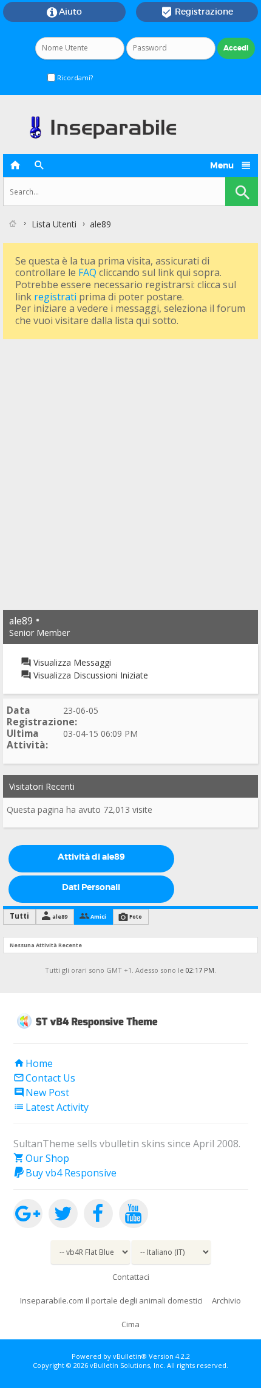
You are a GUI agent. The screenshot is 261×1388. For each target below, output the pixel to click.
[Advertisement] (130, 473)
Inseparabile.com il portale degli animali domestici (111, 1300)
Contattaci (130, 1276)
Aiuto (64, 12)
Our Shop (41, 1158)
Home (33, 1063)
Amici (98, 916)
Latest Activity (51, 1107)
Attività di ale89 (91, 856)
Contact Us (44, 1078)
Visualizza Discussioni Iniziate (89, 675)
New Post (41, 1092)
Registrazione (197, 12)
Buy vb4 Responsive (65, 1172)
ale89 (59, 916)
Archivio (226, 1300)
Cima (130, 1324)
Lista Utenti (54, 224)
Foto (135, 916)
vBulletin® (130, 1356)
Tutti (19, 916)
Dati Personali (91, 887)
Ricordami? (74, 77)
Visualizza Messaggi (71, 662)
